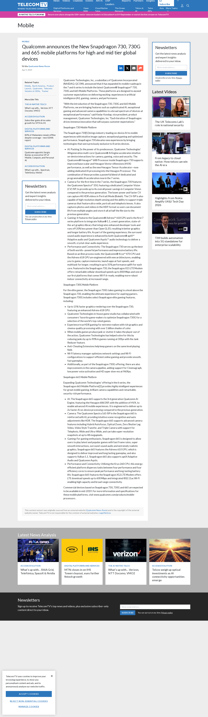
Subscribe (41, 212)
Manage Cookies (29, 706)
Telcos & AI (139, 9)
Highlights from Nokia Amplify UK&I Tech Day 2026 (169, 201)
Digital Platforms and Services (63, 9)
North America (38, 86)
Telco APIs (150, 9)
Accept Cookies (29, 694)
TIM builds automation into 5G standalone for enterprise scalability (169, 241)
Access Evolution (35, 116)
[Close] (52, 676)
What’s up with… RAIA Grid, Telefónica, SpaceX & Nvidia (38, 571)
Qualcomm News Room (39, 66)
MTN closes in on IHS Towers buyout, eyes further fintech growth (81, 573)
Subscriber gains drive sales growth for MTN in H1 (38, 121)
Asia (162, 8)
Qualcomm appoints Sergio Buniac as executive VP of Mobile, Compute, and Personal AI (39, 156)
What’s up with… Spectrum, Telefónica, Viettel (37, 171)
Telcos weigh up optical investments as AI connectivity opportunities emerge (168, 575)
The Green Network (120, 9)
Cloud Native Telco (101, 9)
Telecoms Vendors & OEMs (38, 89)
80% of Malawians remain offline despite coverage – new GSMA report (40, 137)
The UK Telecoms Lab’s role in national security (169, 123)
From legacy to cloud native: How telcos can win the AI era (171, 161)
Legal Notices (105, 513)
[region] (28, 693)
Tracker (45, 91)
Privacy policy (31, 219)
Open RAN (86, 9)
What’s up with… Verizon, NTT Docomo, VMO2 (39, 109)
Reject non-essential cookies (29, 701)
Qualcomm (37, 88)
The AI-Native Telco (35, 104)
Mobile (26, 25)
